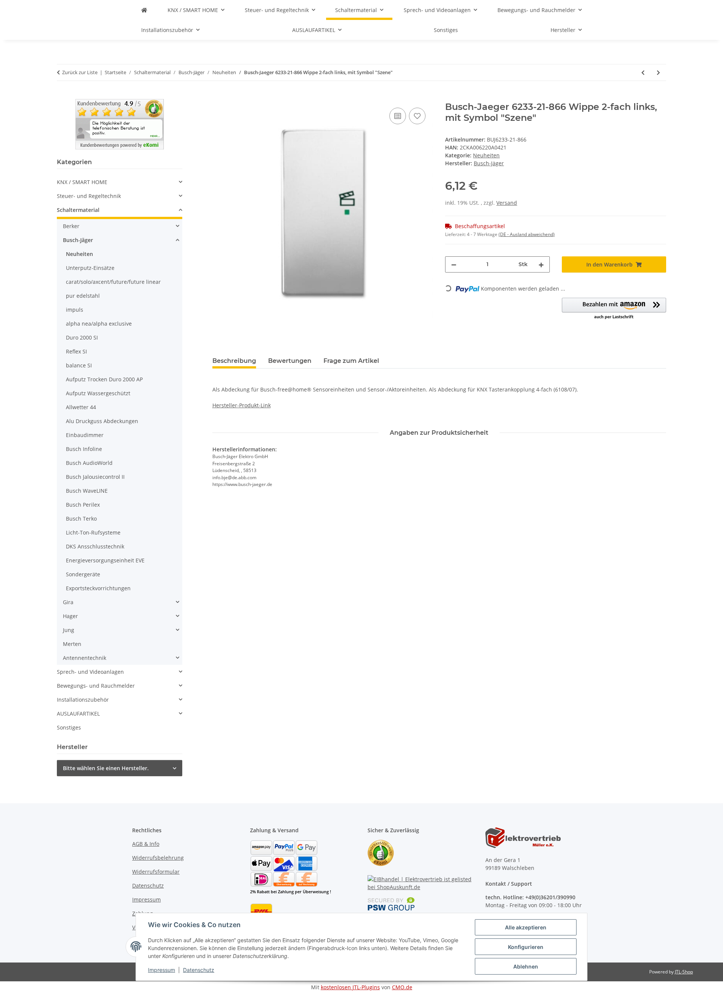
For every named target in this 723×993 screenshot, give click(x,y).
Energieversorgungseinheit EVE (105, 560)
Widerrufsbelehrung (158, 857)
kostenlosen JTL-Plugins (350, 987)
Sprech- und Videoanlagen (90, 671)
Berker (71, 226)
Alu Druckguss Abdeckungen (102, 421)
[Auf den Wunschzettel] (417, 116)
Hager (70, 616)
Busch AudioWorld (89, 462)
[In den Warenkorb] (218, 97)
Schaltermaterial (78, 209)
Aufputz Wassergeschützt (98, 393)
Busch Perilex (83, 504)
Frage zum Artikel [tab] (351, 360)
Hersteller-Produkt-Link (241, 405)
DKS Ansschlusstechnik (95, 546)
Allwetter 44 (81, 407)
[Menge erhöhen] (541, 264)
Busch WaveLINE (87, 490)
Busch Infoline (84, 448)
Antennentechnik (84, 657)
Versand (506, 202)
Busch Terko (81, 518)
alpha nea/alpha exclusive (99, 323)
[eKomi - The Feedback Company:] (381, 852)
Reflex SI (76, 351)
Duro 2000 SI (82, 337)
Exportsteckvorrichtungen (98, 588)
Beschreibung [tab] (234, 360)
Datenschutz (198, 970)
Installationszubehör (83, 699)
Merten (72, 643)
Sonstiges (69, 727)
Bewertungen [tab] (289, 360)
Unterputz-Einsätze (90, 267)
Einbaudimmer (85, 435)
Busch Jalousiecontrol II (95, 476)
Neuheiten (486, 155)
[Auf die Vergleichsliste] (397, 116)
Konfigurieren (525, 947)
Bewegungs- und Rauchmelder (96, 685)
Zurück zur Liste (80, 72)
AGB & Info (145, 843)
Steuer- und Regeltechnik (89, 196)
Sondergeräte (83, 574)
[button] (614, 309)
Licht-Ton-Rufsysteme (93, 532)
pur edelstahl (83, 295)
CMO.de (402, 987)
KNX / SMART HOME (82, 182)
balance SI (79, 365)
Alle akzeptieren (525, 927)
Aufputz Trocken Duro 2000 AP (104, 379)
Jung (68, 630)
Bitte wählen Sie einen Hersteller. (106, 768)
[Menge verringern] (453, 264)
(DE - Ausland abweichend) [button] (527, 234)
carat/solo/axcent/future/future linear (113, 281)
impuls (74, 309)
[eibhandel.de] (144, 10)
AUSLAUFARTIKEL (78, 713)
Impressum (161, 970)
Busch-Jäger (78, 240)
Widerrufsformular (156, 871)
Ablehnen (525, 966)
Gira (68, 602)
